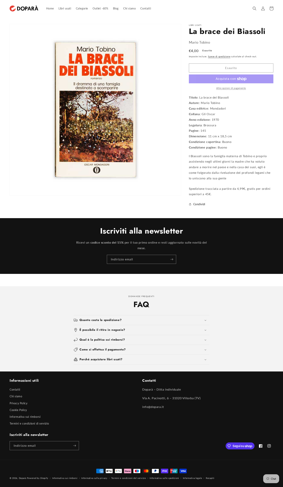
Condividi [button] (199, 204)
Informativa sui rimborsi (25, 416)
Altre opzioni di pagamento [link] (231, 88)
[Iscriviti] (171, 259)
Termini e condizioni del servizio (128, 478)
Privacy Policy (18, 403)
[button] (254, 8)
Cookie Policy (18, 410)
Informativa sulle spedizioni (164, 478)
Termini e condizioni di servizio (29, 423)
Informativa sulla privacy (94, 478)
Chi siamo (16, 396)
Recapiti (210, 478)
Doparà (22, 478)
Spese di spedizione (219, 56)
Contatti (15, 389)
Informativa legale (192, 478)
